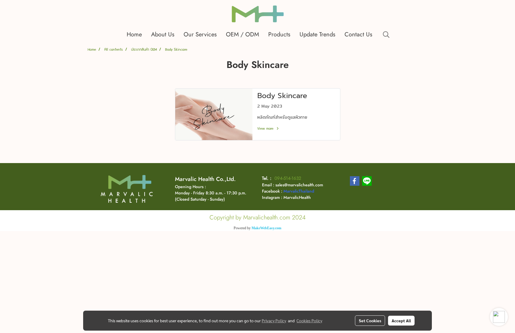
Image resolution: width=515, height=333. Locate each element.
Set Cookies (370, 320)
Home (134, 34)
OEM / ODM (242, 34)
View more (266, 129)
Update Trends (317, 34)
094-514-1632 (287, 178)
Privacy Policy (274, 320)
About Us (162, 34)
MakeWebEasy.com (266, 228)
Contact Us (358, 34)
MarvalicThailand (298, 191)
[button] (386, 34)
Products (279, 34)
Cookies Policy (309, 320)
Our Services (200, 34)
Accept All (401, 320)
